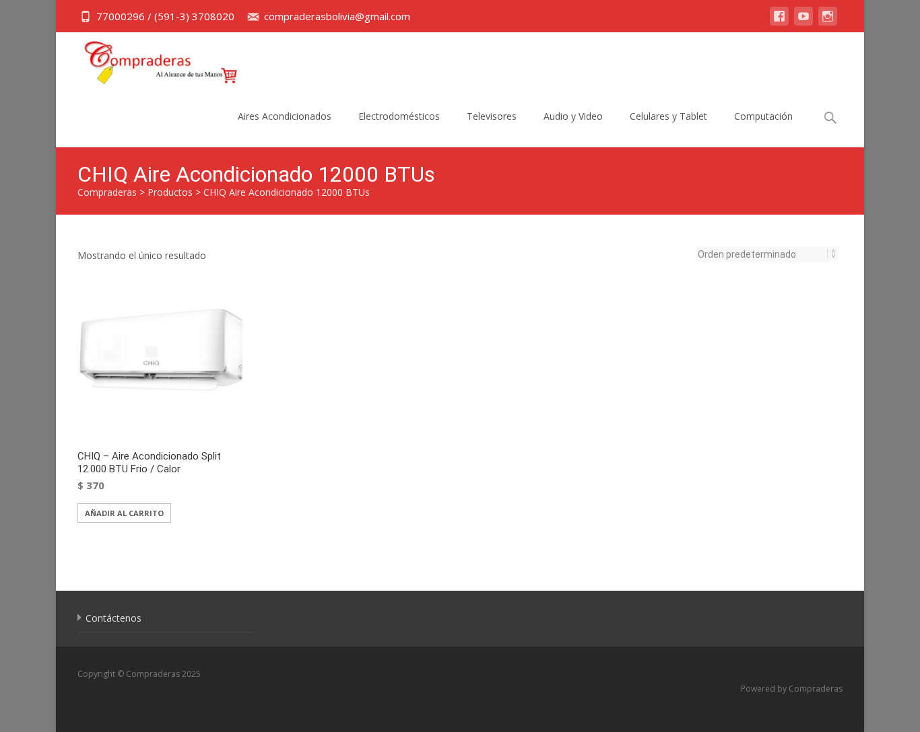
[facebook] (779, 22)
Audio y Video (573, 116)
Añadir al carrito (124, 513)
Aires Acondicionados (284, 116)
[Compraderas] (150, 59)
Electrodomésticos (399, 116)
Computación (763, 116)
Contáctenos (113, 618)
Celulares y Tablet (668, 116)
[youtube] (803, 22)
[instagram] (827, 22)
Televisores (492, 116)
